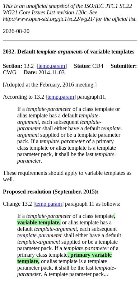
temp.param (51, 66)
